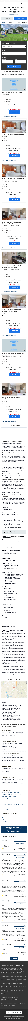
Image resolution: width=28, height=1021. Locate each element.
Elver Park (4, 807)
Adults (4, 59)
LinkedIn (8, 1005)
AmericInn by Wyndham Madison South (10, 792)
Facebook (16, 1003)
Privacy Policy (15, 1016)
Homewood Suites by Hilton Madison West (11, 794)
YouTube (24, 1003)
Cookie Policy (21, 1016)
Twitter (20, 1003)
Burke (3, 817)
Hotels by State (5, 999)
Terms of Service (7, 1016)
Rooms (3, 22)
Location (17, 22)
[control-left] (2, 32)
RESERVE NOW (20, 18)
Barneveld (4, 821)
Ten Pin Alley (5, 806)
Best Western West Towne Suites (9, 796)
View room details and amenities (9, 116)
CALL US (8, 18)
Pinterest (12, 1005)
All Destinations (16, 997)
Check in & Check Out (8, 43)
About (10, 22)
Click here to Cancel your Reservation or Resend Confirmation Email (12, 984)
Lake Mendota (5, 809)
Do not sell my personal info (8, 1001)
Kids (16, 59)
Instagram (3, 1005)
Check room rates (14, 66)
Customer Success (14, 999)
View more (14, 958)
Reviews (24, 22)
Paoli (3, 819)
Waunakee (4, 816)
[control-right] (25, 32)
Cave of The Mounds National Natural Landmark (12, 804)
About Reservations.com (6, 997)
